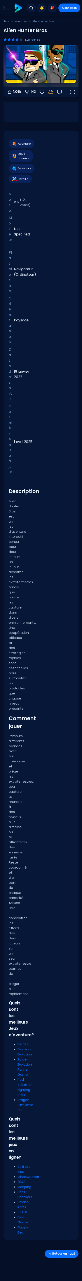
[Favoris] (52, 8)
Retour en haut (63, 1254)
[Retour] (59, 92)
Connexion (69, 8)
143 (33, 91)
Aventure (21, 21)
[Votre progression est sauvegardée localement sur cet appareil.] (50, 92)
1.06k (17, 91)
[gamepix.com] (18, 8)
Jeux (6, 21)
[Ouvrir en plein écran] (72, 92)
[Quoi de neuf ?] (41, 8)
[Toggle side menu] (5, 8)
